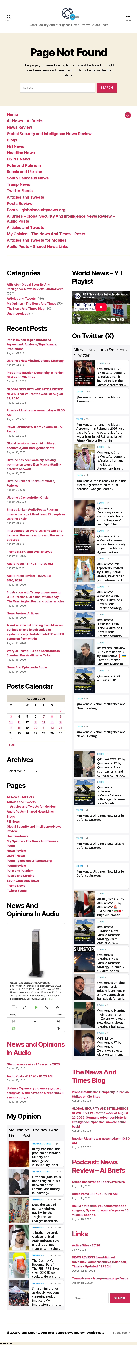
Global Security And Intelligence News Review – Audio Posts (61, 1332)
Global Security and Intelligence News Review (49, 133)
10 (10, 722)
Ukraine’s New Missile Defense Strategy (35, 360)
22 (52, 727)
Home (12, 114)
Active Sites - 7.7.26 (86, 1245)
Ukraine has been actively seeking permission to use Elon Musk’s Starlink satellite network (34, 464)
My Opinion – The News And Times (31, 303)
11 (19, 722)
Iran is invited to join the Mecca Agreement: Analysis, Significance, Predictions (32, 344)
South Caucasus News (28, 178)
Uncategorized (17, 313)
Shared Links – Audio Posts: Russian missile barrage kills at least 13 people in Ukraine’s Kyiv (36, 514)
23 (60, 727)
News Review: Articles (23, 613)
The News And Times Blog (25, 308)
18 (19, 727)
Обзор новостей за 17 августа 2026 (33, 1064)
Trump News (18, 184)
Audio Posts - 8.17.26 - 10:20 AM (29, 1076)
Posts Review (19, 203)
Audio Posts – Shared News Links (37, 246)
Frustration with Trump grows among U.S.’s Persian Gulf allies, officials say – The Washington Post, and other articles (35, 597)
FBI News (15, 146)
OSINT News (18, 159)
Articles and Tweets (25, 197)
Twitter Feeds (20, 190)
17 (10, 727)
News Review (19, 127)
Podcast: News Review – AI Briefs (98, 1166)
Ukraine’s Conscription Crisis (27, 497)
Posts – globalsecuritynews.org (36, 209)
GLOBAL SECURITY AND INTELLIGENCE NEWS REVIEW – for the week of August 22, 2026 (35, 394)
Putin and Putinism (24, 165)
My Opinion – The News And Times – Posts (46, 233)
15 (51, 722)
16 (60, 722)
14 (43, 722)
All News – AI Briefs (25, 120)
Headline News (21, 152)
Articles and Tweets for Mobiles (36, 240)
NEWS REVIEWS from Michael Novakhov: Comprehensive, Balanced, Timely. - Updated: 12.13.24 (99, 1262)
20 (35, 727)
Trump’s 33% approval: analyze (29, 551)
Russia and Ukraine (24, 171)
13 (35, 722)
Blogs (12, 140)
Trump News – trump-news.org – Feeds (100, 1278)
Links (80, 1234)
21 (43, 727)
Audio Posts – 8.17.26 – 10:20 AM (30, 563)
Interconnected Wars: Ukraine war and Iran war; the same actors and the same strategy (35, 535)
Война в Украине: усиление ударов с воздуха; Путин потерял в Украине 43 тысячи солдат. (35, 1092)
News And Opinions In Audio (27, 667)
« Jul (11, 744)
